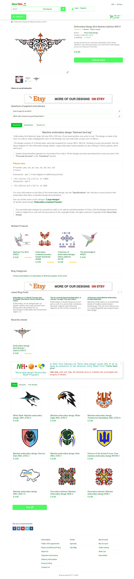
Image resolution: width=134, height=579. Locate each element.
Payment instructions (49, 555)
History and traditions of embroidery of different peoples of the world (40, 276)
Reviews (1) (41, 125)
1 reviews (85, 29)
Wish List (102, 551)
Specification (28, 125)
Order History (104, 547)
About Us (44, 551)
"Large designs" (53, 199)
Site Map (73, 547)
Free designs (32, 385)
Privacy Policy (46, 563)
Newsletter (103, 555)
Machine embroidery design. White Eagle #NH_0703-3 (65, 416)
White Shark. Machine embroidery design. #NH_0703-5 (27, 416)
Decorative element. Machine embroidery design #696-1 (100, 492)
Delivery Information (49, 559)
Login (76, 8)
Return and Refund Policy (51, 547)
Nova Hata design (91, 33)
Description (17, 125)
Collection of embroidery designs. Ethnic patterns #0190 (66, 255)
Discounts (22, 385)
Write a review (95, 29)
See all (29, 507)
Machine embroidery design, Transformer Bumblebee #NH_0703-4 (104, 416)
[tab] (67, 111)
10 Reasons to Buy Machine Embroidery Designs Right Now (102, 298)
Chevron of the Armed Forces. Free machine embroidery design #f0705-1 (104, 454)
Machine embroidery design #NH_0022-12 (25, 492)
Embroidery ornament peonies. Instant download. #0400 (43, 255)
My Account (103, 544)
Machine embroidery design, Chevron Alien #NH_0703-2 (29, 454)
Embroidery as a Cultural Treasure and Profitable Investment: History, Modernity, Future (28, 299)
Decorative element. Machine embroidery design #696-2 (63, 492)
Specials (73, 544)
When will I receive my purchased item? (28, 116)
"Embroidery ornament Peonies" (48, 202)
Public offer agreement (50, 544)
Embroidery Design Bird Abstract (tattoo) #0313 (30, 22)
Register (83, 8)
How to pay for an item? (22, 111)
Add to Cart (98, 60)
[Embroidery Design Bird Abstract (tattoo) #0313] (67, 72)
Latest (14, 385)
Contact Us (45, 567)
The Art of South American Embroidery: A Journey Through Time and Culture (65, 298)
